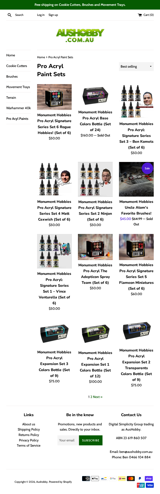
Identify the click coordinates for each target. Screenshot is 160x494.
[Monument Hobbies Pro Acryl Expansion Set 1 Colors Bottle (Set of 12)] (95, 333)
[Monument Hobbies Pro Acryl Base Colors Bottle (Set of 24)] (95, 95)
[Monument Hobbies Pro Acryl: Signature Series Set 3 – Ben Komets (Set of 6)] (136, 101)
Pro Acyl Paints (17, 119)
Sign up (53, 15)
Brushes (12, 76)
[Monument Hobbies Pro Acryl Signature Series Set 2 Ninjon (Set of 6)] (95, 179)
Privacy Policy (29, 440)
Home (10, 55)
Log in (41, 15)
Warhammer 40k (18, 108)
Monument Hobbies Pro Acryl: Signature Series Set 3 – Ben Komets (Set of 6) (136, 135)
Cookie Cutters (16, 66)
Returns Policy (29, 435)
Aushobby (42, 481)
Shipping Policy (29, 429)
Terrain (11, 98)
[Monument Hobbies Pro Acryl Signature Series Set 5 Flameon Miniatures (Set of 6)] (136, 247)
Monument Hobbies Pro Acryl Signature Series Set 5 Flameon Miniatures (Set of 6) (136, 276)
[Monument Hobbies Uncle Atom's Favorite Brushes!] (136, 179)
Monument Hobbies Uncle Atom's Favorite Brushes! (136, 207)
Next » (97, 397)
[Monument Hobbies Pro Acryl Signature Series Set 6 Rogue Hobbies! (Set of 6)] (54, 97)
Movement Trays (18, 87)
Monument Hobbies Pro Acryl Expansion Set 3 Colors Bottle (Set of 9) (54, 364)
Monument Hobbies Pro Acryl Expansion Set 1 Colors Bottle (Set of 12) (95, 364)
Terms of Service (28, 445)
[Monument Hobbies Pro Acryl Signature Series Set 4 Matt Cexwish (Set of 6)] (54, 179)
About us (28, 424)
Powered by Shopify (60, 481)
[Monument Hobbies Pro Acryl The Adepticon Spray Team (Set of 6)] (95, 247)
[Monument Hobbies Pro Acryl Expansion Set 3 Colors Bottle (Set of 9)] (54, 332)
